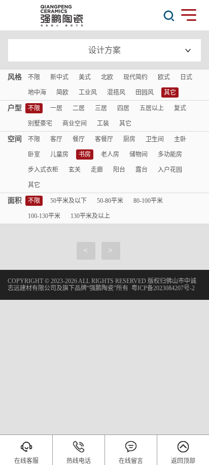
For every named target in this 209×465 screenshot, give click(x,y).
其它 (170, 92)
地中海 (37, 92)
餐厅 (79, 139)
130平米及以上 (90, 216)
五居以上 (152, 108)
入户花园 (170, 169)
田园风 (144, 92)
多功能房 (170, 154)
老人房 (110, 154)
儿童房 (59, 154)
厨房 (129, 139)
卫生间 (155, 139)
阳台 (119, 169)
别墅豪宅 (40, 123)
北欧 (107, 77)
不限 (34, 77)
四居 (123, 108)
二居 (79, 108)
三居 (101, 108)
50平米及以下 (68, 200)
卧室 (34, 154)
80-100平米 (148, 200)
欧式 (164, 77)
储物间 (138, 154)
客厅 (56, 139)
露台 (141, 169)
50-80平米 (110, 200)
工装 (103, 123)
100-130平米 (44, 216)
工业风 (88, 92)
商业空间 (74, 123)
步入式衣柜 (43, 169)
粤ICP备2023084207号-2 (163, 288)
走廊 (97, 169)
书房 (85, 154)
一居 (56, 108)
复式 (180, 108)
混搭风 (116, 92)
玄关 (74, 169)
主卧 (180, 139)
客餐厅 (104, 139)
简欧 (62, 92)
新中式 (59, 77)
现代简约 (135, 77)
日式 (186, 77)
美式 (85, 77)
